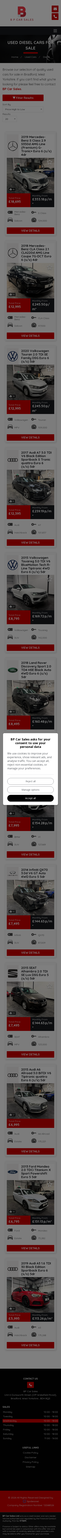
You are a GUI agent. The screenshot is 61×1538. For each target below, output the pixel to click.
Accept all (30, 798)
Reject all (31, 781)
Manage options (30, 789)
